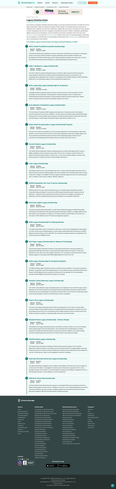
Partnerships (91, 415)
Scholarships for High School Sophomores (46, 413)
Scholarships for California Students (44, 419)
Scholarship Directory (23, 413)
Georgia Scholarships (67, 427)
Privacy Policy (91, 423)
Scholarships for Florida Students (43, 423)
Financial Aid (29, 7)
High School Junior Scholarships (70, 411)
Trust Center (91, 427)
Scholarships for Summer (41, 451)
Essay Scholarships (40, 445)
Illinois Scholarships (67, 425)
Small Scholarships (67, 441)
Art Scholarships (39, 453)
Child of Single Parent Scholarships (71, 443)
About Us (90, 409)
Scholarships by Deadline (68, 435)
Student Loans (21, 423)
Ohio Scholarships (67, 431)
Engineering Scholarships (41, 455)
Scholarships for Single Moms (42, 437)
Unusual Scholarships (40, 449)
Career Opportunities (93, 417)
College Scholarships (39, 7)
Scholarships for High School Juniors (44, 411)
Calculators (20, 425)
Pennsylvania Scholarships (69, 429)
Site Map (90, 421)
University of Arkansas (32, 35)
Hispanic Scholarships (40, 431)
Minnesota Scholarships (68, 433)
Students (40, 2)
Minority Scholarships (40, 429)
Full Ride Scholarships (40, 443)
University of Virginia (52, 35)
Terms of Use (91, 425)
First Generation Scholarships (42, 439)
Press (19, 433)
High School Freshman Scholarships (71, 415)
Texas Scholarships (67, 417)
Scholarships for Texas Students (43, 421)
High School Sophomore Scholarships (72, 413)
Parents (47, 2)
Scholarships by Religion (68, 439)
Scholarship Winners (23, 415)
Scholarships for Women (41, 433)
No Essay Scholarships (40, 447)
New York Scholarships (68, 423)
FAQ (89, 411)
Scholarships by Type (52, 7)
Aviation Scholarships (40, 457)
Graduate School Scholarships (42, 415)
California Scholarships (68, 419)
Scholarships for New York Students (44, 427)
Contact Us (90, 413)
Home (19, 409)
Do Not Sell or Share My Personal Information (58, 485)
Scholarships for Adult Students (43, 417)
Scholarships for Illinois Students (43, 425)
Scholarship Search (23, 411)
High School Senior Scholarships (70, 409)
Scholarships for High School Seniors (44, 409)
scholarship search (73, 37)
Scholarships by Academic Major (70, 437)
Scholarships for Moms (41, 435)
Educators (55, 2)
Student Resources (23, 427)
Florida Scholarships (67, 421)
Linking (89, 419)
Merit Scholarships (39, 441)
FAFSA (19, 421)
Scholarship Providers (67, 2)
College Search (22, 417)
